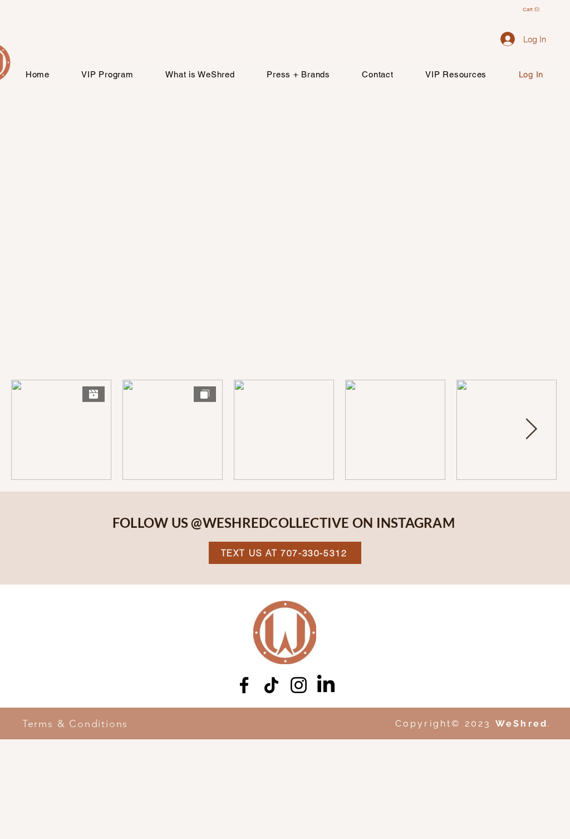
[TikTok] (271, 685)
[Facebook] (244, 685)
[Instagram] (298, 685)
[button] (536, 9)
